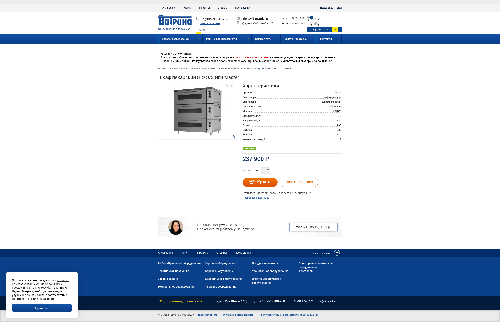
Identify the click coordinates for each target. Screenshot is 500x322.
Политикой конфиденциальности (33, 299)
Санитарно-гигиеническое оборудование (316, 265)
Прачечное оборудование (184, 263)
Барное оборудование (219, 271)
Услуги (187, 7)
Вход (339, 7)
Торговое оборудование (220, 263)
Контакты (326, 39)
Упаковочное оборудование (270, 271)
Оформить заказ (320, 29)
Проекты (204, 7)
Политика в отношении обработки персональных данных (290, 314)
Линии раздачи (168, 279)
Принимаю (42, 308)
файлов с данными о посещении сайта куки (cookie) (37, 285)
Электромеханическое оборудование (266, 281)
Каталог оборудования (175, 39)
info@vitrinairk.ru (254, 18)
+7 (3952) (272, 301)
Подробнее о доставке (256, 197)
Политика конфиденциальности (237, 314)
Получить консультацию (314, 226)
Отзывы (222, 7)
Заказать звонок (210, 23)
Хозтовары (306, 271)
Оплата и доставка (295, 39)
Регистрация (326, 7)
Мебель (163, 263)
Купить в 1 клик (299, 181)
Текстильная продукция (173, 271)
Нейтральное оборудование (176, 286)
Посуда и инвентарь (265, 263)
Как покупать (263, 39)
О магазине (169, 7)
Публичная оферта (207, 314)
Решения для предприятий (222, 39)
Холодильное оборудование (223, 279)
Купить (263, 181)
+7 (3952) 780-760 (214, 19)
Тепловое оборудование (220, 286)
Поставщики (242, 7)
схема (250, 301)
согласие (63, 280)
